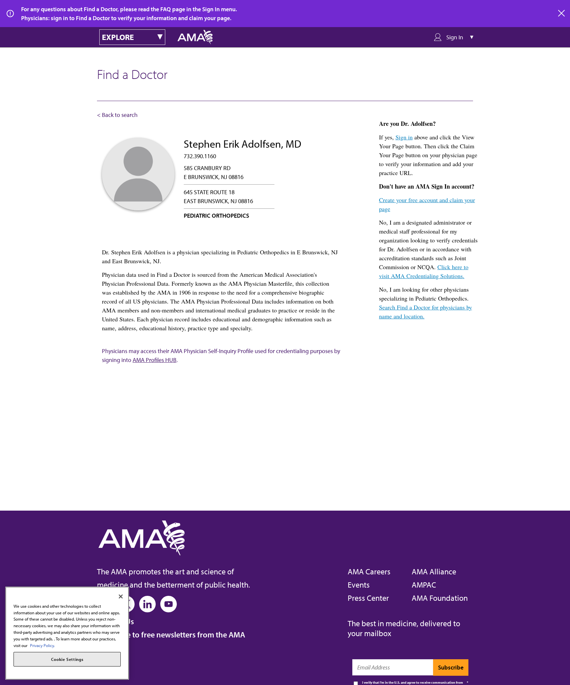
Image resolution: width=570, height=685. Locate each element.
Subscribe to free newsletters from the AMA (171, 634)
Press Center (368, 598)
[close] (561, 13)
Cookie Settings (67, 659)
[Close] (120, 596)
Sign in (404, 137)
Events (359, 585)
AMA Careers (369, 571)
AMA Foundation (440, 598)
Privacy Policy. (42, 645)
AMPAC (424, 585)
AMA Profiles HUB (154, 360)
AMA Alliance (434, 571)
